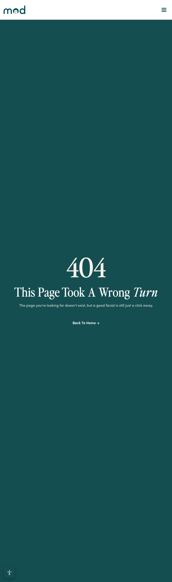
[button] (163, 9)
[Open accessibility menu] (9, 572)
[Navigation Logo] (14, 10)
